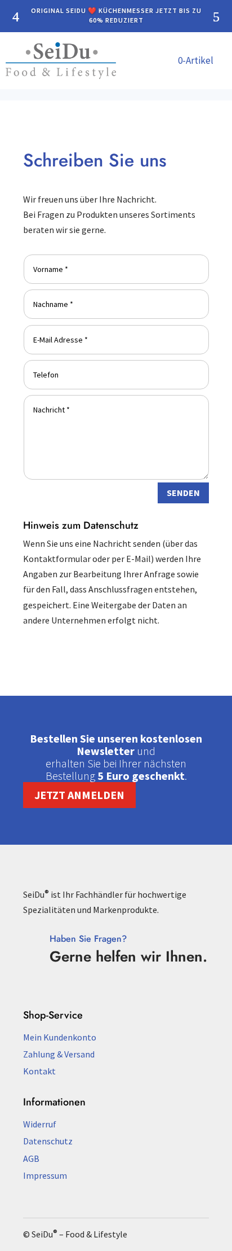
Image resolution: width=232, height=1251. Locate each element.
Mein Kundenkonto (59, 1037)
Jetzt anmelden (79, 795)
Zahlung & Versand (59, 1054)
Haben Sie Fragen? (88, 938)
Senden (183, 492)
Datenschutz (48, 1141)
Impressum (45, 1175)
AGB (31, 1158)
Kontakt (39, 1071)
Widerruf (39, 1124)
